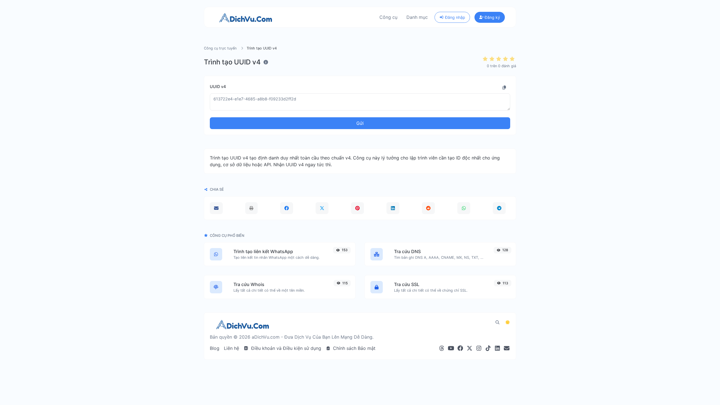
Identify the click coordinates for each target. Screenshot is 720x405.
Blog (214, 348)
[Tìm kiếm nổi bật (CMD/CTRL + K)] (497, 322)
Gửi (360, 123)
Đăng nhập (454, 17)
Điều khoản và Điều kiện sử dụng (285, 348)
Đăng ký (491, 17)
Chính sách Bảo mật (353, 348)
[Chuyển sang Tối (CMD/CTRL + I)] (507, 322)
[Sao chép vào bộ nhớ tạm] (504, 87)
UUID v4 (218, 86)
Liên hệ (231, 348)
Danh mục (417, 17)
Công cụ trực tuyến (220, 48)
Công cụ (388, 17)
